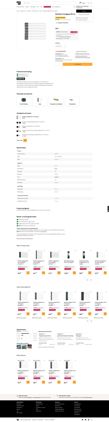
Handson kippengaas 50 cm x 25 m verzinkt (100, 261)
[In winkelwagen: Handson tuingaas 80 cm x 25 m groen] (89, 313)
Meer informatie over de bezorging (25, 238)
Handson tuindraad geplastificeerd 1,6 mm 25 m (33, 121)
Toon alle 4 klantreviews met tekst (46, 347)
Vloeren (18, 409)
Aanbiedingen (47, 6)
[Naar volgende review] (92, 339)
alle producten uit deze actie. (65, 36)
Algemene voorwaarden (37, 419)
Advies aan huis (58, 407)
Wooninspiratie (39, 404)
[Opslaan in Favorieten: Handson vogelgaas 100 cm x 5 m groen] (44, 251)
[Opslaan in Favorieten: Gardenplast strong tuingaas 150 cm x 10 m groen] (91, 251)
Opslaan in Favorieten (63, 22)
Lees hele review (43, 342)
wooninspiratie (37, 397)
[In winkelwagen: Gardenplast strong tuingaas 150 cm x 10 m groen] (89, 272)
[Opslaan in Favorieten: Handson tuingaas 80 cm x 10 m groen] (60, 360)
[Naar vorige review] (38, 339)
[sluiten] (91, 6)
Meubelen (19, 404)
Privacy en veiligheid (49, 419)
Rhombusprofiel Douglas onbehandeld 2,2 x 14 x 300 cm (35, 134)
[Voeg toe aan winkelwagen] (25, 140)
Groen (55, 168)
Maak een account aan (84, 14)
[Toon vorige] (87, 280)
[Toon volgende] (91, 280)
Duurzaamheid (77, 411)
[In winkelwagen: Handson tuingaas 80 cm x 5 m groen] (58, 313)
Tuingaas (56, 177)
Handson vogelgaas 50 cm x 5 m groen (54, 261)
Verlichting (19, 407)
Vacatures (76, 412)
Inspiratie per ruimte (40, 407)
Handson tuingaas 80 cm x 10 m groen (54, 371)
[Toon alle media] (35, 31)
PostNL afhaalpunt (59, 409)
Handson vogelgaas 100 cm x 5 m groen (38, 261)
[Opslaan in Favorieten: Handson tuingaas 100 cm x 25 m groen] (75, 292)
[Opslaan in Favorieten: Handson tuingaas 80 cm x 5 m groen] (60, 292)
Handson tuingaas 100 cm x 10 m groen (101, 303)
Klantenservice (77, 409)
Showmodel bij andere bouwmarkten (82, 57)
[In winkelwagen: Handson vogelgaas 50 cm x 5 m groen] (58, 272)
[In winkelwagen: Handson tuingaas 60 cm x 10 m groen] (43, 313)
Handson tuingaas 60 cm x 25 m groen (23, 303)
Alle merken (19, 412)
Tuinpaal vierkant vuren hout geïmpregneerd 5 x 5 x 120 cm (36, 130)
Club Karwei (77, 405)
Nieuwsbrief (77, 414)
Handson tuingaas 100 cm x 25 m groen (70, 303)
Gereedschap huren (59, 404)
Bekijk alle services (59, 411)
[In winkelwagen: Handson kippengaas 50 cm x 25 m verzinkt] (105, 272)
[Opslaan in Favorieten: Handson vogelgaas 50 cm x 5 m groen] (60, 251)
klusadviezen (29, 397)
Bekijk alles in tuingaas (21, 317)
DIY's (37, 409)
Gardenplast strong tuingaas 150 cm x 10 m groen (84, 262)
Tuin (18, 411)
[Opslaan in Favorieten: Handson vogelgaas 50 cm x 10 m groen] (29, 251)
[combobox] (51, 3)
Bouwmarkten (77, 404)
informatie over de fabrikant (43, 210)
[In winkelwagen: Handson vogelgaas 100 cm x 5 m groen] (43, 272)
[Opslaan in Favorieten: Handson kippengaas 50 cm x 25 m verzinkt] (106, 251)
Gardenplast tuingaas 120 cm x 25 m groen (69, 261)
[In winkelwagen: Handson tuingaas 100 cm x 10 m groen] (105, 313)
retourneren (44, 231)
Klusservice (58, 405)
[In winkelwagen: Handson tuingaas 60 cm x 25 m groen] (28, 313)
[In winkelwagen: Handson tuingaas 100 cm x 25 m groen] (74, 313)
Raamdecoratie (20, 405)
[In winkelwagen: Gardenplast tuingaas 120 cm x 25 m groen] (74, 272)
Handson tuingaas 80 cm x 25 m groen (85, 303)
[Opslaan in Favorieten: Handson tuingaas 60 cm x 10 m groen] (44, 292)
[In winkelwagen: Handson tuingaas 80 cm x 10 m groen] (58, 382)
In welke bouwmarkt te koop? (81, 56)
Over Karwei (77, 407)
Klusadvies (38, 411)
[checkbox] (17, 122)
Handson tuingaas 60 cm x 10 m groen (31, 126)
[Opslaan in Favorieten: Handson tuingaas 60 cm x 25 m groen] (29, 292)
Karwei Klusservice (87, 397)
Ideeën (37, 405)
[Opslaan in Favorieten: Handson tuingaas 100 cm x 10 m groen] (106, 292)
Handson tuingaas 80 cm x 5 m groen (54, 303)
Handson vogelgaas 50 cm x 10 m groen (23, 261)
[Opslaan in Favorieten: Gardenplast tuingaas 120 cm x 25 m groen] (75, 251)
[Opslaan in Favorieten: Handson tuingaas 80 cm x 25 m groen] (91, 292)
